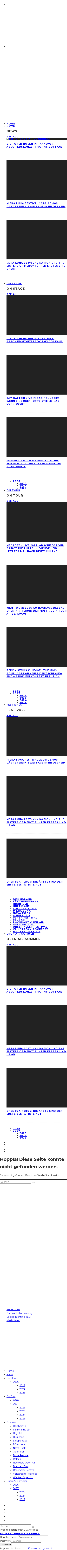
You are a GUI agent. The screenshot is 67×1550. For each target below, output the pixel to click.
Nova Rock (21, 913)
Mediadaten (13, 1320)
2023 (23, 488)
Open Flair (21, 915)
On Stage (14, 283)
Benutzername (8, 1537)
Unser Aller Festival (30, 926)
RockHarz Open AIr (28, 922)
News (11, 125)
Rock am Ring (23, 924)
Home (10, 1370)
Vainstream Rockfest (30, 929)
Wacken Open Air (23, 1477)
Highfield (20, 903)
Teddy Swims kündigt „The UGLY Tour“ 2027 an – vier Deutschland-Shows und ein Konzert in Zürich (34, 673)
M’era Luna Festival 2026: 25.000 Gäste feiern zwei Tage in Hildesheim (36, 205)
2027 (16, 693)
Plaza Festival (25, 917)
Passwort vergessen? (40, 1548)
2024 (23, 485)
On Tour (13, 490)
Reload (19, 920)
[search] (33, 1182)
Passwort (5, 1540)
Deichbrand (22, 899)
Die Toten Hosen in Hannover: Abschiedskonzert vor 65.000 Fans (35, 145)
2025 (23, 483)
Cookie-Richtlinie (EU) (19, 1316)
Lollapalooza (25, 908)
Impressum (13, 1309)
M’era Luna (22, 910)
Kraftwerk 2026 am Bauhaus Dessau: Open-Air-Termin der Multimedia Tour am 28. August (37, 610)
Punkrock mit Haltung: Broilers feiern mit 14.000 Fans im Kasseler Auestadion (34, 463)
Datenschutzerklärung (19, 1313)
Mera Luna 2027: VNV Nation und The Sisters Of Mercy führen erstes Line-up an (36, 265)
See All (12, 136)
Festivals (14, 704)
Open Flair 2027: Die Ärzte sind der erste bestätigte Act (35, 883)
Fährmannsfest (26, 901)
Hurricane (21, 906)
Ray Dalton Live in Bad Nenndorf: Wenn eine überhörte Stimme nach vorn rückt (34, 401)
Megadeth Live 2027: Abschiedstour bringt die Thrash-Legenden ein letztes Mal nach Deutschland (35, 548)
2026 (16, 481)
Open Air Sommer (20, 933)
